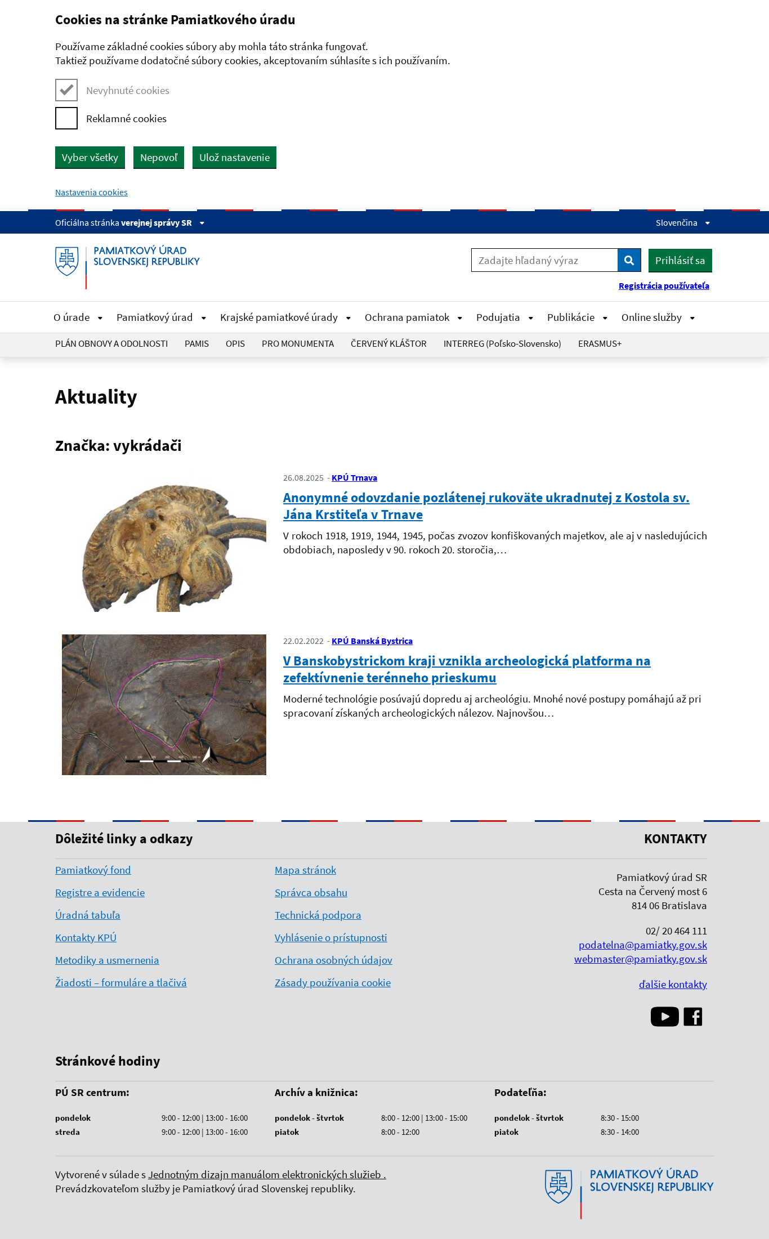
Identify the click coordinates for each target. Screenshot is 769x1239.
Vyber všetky (90, 157)
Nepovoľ (158, 157)
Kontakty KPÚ (86, 937)
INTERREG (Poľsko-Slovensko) (502, 343)
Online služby (653, 317)
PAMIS (197, 343)
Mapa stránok (305, 869)
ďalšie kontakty (673, 984)
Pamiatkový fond (93, 869)
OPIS (235, 343)
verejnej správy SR (157, 222)
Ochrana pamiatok (408, 317)
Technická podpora (318, 915)
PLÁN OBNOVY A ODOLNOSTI (111, 343)
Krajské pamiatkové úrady (280, 317)
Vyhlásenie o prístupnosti (331, 937)
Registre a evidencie (100, 892)
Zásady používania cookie (333, 982)
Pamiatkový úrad (156, 317)
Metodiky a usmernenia (107, 960)
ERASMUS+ (600, 343)
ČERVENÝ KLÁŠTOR (389, 343)
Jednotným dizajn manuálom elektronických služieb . (267, 1174)
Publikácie (572, 317)
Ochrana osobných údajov (333, 960)
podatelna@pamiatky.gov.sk (643, 944)
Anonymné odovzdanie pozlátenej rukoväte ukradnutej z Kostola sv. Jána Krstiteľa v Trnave (486, 506)
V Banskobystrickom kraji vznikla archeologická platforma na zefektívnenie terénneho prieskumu (467, 669)
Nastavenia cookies (91, 192)
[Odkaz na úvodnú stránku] (131, 267)
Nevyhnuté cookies (127, 90)
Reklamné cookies (126, 118)
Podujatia (499, 317)
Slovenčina (677, 222)
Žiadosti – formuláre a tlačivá (121, 982)
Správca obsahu (311, 892)
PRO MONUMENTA (298, 343)
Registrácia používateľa (664, 285)
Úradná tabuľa (87, 915)
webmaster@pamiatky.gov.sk (640, 958)
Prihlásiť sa (680, 260)
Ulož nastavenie (234, 157)
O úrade (72, 317)
